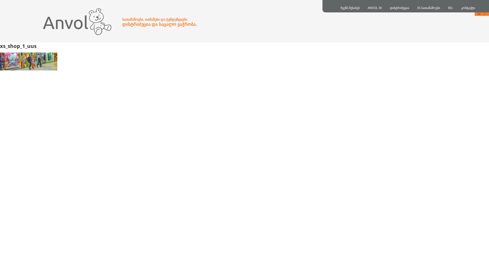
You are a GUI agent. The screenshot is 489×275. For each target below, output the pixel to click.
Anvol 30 (375, 8)
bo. (450, 8)
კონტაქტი (468, 8)
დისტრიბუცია (399, 8)
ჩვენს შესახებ (350, 8)
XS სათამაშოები (428, 8)
